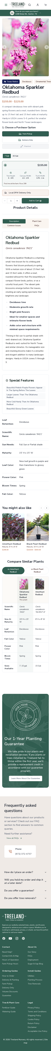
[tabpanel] (25, 173)
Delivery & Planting (10, 980)
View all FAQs (13, 838)
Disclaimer (32, 1027)
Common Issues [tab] (14, 225)
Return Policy (33, 1023)
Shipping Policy (34, 1015)
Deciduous (26, 81)
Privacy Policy (34, 1007)
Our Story (32, 952)
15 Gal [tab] (15, 156)
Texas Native (12, 81)
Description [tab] (14, 221)
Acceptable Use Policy (37, 1031)
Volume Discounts (10, 991)
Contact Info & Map (10, 956)
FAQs (30, 956)
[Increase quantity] (17, 200)
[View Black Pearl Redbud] (38, 533)
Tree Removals (34, 983)
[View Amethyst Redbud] (13, 533)
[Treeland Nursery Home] (14, 917)
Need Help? (7, 952)
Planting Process (35, 980)
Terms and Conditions (37, 1011)
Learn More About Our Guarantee (25, 778)
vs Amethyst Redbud (13, 570)
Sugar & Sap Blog (35, 963)
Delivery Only (8, 987)
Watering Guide (9, 1011)
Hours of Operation (10, 960)
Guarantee (6, 995)
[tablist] (25, 156)
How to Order (8, 976)
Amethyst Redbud (39, 593)
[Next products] (46, 508)
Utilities (31, 976)
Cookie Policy (33, 1019)
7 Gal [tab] (6, 156)
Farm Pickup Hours (10, 963)
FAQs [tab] (37, 225)
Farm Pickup (7, 983)
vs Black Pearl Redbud (37, 570)
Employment (33, 960)
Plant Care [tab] (36, 221)
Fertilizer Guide (8, 1007)
